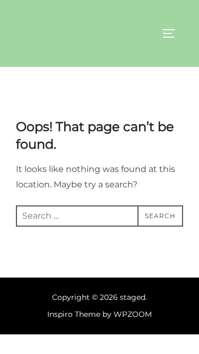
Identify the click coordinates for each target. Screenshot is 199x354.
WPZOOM (133, 314)
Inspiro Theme (73, 314)
